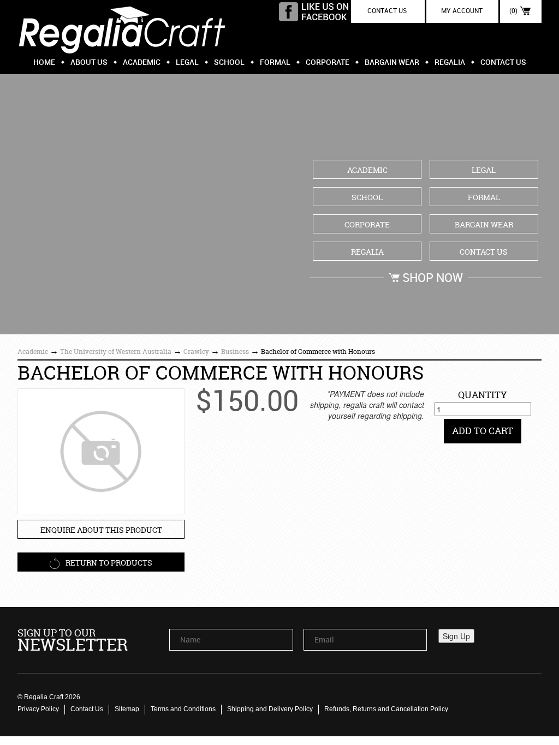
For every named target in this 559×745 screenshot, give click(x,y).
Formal (275, 62)
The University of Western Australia (115, 351)
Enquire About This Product (101, 530)
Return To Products (108, 562)
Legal (187, 62)
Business (235, 351)
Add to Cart (482, 430)
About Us (89, 62)
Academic (141, 62)
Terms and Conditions (183, 709)
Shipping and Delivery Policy (270, 709)
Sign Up (456, 635)
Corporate (327, 62)
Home (44, 62)
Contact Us (503, 62)
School (229, 62)
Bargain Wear (392, 62)
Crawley (196, 351)
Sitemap (127, 709)
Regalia (450, 62)
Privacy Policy (38, 709)
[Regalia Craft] (122, 27)
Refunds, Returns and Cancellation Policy (386, 709)
